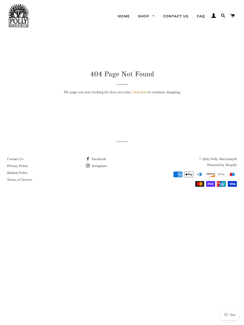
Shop (144, 16)
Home (124, 16)
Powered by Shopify (222, 165)
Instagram (99, 166)
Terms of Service (19, 179)
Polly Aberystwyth (224, 159)
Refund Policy (17, 173)
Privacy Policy (17, 166)
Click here (139, 92)
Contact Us (176, 16)
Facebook (98, 159)
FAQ (201, 16)
